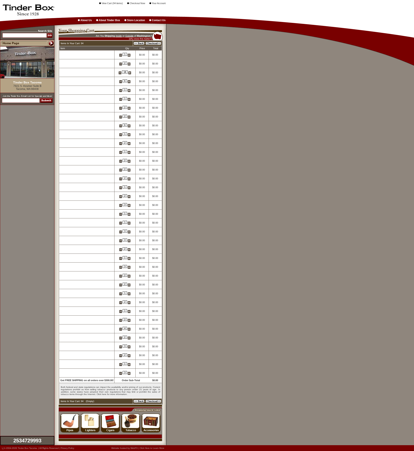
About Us (86, 20)
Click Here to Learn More (152, 448)
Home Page (11, 43)
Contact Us (158, 20)
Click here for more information (112, 394)
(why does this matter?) (140, 39)
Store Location (135, 20)
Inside (119, 35)
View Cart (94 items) (112, 3)
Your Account (158, 3)
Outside (129, 35)
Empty (90, 401)
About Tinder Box (109, 20)
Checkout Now (137, 3)
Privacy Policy (67, 448)
